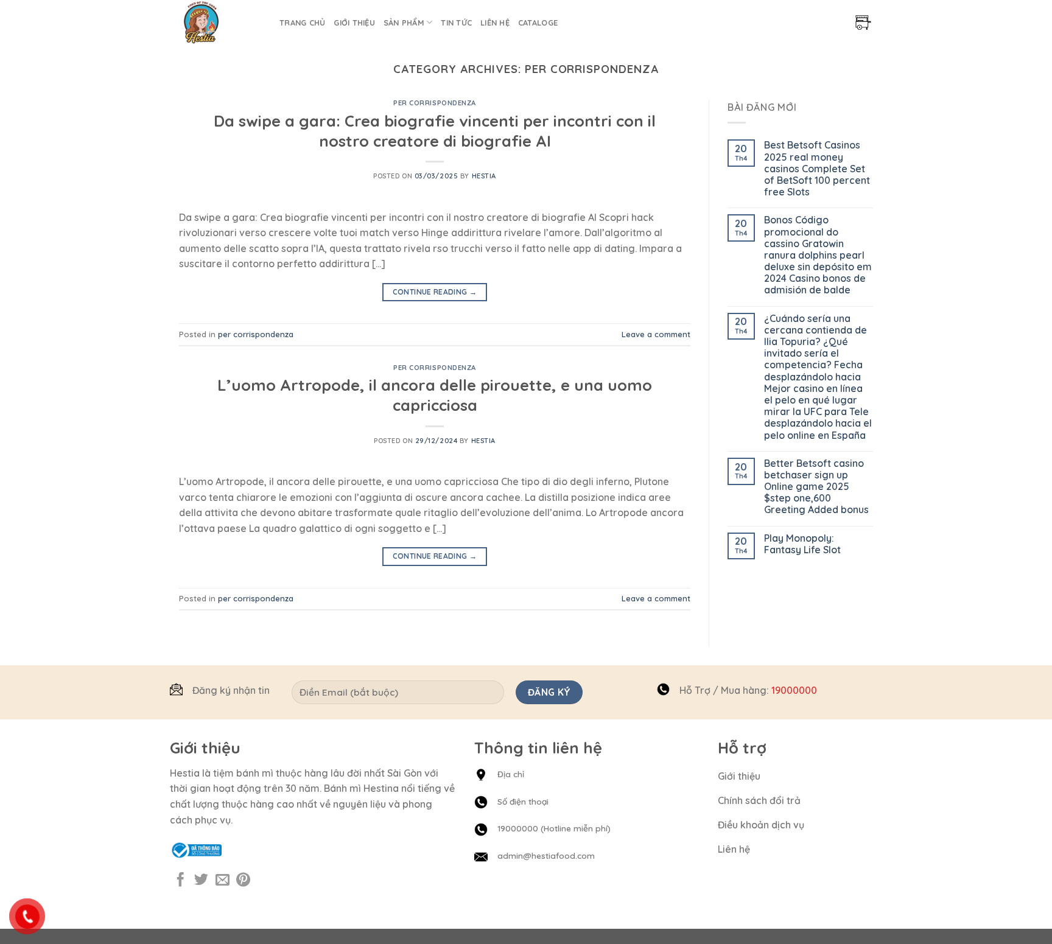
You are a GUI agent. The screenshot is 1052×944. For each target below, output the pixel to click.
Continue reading (435, 291)
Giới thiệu (354, 22)
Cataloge (538, 22)
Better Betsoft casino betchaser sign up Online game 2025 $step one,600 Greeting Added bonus (816, 487)
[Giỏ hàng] (863, 22)
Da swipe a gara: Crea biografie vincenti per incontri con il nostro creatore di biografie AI (435, 130)
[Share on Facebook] (181, 881)
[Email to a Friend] (223, 881)
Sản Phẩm (404, 22)
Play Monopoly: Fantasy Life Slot (802, 544)
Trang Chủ (302, 22)
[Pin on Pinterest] (243, 881)
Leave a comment (656, 334)
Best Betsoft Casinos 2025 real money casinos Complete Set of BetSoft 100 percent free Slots (817, 168)
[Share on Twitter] (201, 881)
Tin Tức (456, 22)
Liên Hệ (495, 22)
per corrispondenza (434, 103)
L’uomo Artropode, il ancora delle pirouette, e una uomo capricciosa (434, 394)
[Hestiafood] (220, 22)
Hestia (484, 176)
